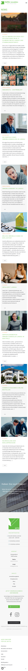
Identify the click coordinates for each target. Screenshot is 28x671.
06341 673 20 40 (14, 561)
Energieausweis (14, 579)
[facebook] (11, 614)
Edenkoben (3, 646)
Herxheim (3, 656)
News (14, 581)
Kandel (2, 659)
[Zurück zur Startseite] (9, 3)
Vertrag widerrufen (14, 622)
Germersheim (4, 651)
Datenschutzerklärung (12, 626)
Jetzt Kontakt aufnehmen (14, 499)
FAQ (14, 584)
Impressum (3, 626)
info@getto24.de (14, 566)
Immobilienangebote (14, 576)
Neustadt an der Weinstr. (6, 648)
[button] (26, 3)
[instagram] (17, 614)
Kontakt (14, 586)
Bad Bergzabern (4, 662)
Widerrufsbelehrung (22, 626)
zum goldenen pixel (17, 629)
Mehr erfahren (14, 606)
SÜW (2, 654)
